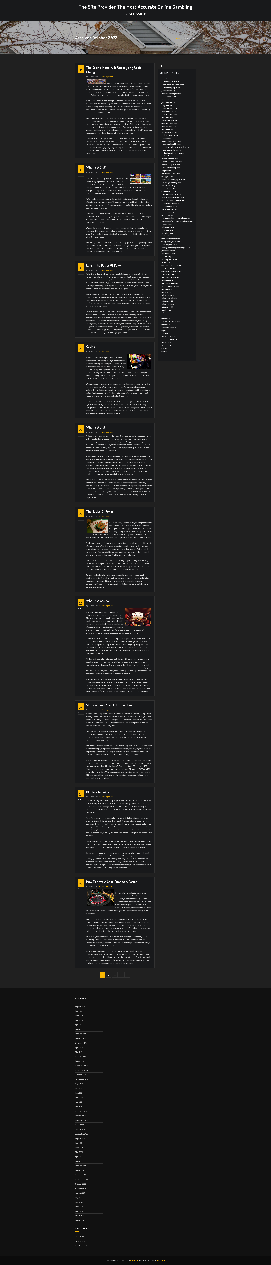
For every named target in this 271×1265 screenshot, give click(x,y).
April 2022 (79, 1211)
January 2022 (80, 1220)
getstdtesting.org (168, 91)
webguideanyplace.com (170, 242)
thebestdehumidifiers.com (171, 236)
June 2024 (79, 1093)
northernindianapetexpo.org (172, 197)
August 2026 (80, 1006)
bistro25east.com (168, 188)
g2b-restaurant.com (169, 206)
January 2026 (80, 1038)
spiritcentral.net (167, 117)
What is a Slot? (96, 427)
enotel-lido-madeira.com (171, 265)
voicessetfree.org (168, 185)
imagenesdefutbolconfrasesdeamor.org (177, 221)
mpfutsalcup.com (168, 256)
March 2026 (79, 1029)
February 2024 (81, 1111)
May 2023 (79, 1152)
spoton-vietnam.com (169, 283)
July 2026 (78, 1011)
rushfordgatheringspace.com (173, 179)
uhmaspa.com (166, 138)
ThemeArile (161, 1260)
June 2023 (79, 1147)
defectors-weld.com (169, 123)
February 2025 (81, 1056)
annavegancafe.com (169, 259)
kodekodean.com (168, 280)
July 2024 (78, 1088)
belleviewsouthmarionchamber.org (175, 147)
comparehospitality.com (170, 165)
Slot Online (79, 1237)
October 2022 (80, 1184)
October (192, 38)
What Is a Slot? (96, 167)
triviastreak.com (167, 274)
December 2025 (81, 1043)
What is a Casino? (98, 601)
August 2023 (80, 1138)
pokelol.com (166, 99)
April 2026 (79, 1025)
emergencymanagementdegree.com (175, 248)
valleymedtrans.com (169, 209)
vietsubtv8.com (167, 129)
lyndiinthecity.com (168, 111)
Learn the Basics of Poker (104, 265)
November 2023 (81, 1125)
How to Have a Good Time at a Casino (111, 882)
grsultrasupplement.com (171, 203)
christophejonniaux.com (170, 173)
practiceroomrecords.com (171, 162)
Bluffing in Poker (98, 792)
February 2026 (81, 1034)
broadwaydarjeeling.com (171, 182)
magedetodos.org (168, 212)
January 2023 (80, 1170)
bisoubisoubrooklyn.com (171, 144)
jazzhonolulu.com (168, 102)
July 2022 (78, 1197)
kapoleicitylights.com (169, 126)
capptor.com (166, 170)
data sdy (164, 348)
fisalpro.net (165, 262)
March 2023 (79, 1161)
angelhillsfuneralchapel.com (172, 200)
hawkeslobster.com (169, 114)
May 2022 (79, 1207)
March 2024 (79, 1106)
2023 (184, 38)
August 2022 (80, 1193)
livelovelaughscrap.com (170, 168)
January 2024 (80, 1116)
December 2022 (81, 1175)
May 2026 (79, 1020)
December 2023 (81, 1120)
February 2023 (81, 1166)
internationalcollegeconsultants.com (175, 218)
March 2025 (79, 1052)
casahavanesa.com (168, 96)
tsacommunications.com (170, 239)
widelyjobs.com (167, 176)
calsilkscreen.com (168, 253)
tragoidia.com (166, 105)
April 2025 (79, 1047)
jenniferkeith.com (168, 250)
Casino (90, 346)
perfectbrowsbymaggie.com (172, 153)
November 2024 (81, 1070)
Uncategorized (107, 77)
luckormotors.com (168, 268)
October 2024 (80, 1075)
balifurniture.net (168, 156)
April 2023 (79, 1156)
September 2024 (81, 1079)
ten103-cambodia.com (170, 286)
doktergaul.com (167, 215)
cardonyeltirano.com (169, 159)
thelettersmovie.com (169, 135)
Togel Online (80, 1241)
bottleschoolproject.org (170, 88)
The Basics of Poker (99, 511)
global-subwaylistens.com (171, 150)
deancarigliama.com (169, 245)
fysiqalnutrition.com (169, 120)
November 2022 (81, 1179)
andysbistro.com (167, 233)
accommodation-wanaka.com (172, 85)
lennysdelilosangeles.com (171, 93)
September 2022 (81, 1188)
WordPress (134, 1260)
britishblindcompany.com (171, 194)
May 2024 (79, 1097)
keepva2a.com (167, 230)
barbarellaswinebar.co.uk (171, 82)
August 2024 (80, 1084)
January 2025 (80, 1061)
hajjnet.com (166, 79)
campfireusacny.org (169, 191)
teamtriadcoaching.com (170, 277)
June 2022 (79, 1202)
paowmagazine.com (169, 132)
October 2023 (80, 1129)
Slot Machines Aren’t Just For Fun (109, 705)
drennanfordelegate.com (171, 271)
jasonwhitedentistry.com (171, 141)
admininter (92, 77)
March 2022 (79, 1216)
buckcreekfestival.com (170, 108)
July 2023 (78, 1143)
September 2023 (81, 1134)
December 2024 (81, 1066)
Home (177, 38)
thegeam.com (166, 224)
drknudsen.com (167, 227)
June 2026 (79, 1015)
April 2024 (79, 1102)
